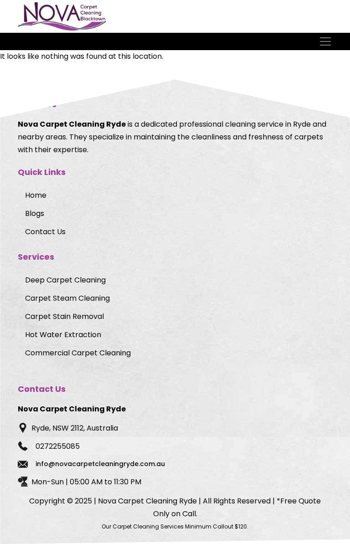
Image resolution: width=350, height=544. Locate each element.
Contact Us (45, 231)
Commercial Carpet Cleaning (78, 353)
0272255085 (58, 446)
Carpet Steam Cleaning (67, 298)
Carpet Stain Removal (64, 316)
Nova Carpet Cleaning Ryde (147, 501)
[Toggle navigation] (326, 41)
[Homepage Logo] (62, 16)
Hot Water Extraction (63, 334)
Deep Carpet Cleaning (65, 280)
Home (35, 195)
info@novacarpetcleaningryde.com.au (100, 463)
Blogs (34, 213)
